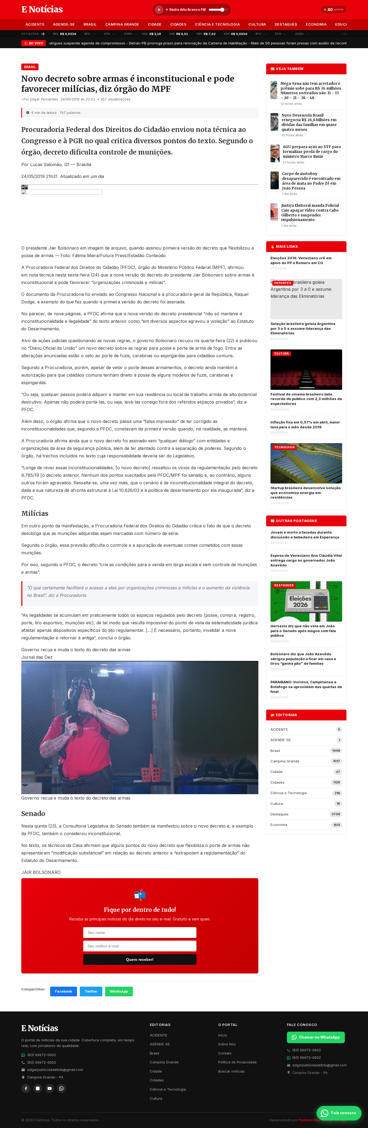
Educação (345, 24)
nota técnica (41, 275)
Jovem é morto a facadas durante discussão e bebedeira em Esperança (304, 534)
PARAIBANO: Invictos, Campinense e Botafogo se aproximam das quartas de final (306, 686)
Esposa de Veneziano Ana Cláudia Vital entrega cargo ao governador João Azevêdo (306, 560)
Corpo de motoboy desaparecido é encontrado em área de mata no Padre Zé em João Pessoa (311, 180)
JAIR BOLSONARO (41, 872)
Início (222, 1035)
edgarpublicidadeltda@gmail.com (55, 1070)
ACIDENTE (35, 24)
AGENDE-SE (64, 24)
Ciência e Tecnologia (217, 24)
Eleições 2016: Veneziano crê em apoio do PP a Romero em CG (301, 260)
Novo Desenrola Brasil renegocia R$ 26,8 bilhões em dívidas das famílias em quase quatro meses (309, 122)
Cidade (155, 24)
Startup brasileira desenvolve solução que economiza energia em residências (305, 492)
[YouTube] (49, 1088)
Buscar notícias (231, 1071)
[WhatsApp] (61, 1088)
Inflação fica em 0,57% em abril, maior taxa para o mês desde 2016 (305, 424)
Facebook (63, 991)
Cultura (257, 24)
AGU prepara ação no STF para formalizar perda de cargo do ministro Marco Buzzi (312, 152)
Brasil (90, 24)
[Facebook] (25, 1088)
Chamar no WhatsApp (319, 1037)
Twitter (91, 991)
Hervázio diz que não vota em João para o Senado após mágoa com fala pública (303, 630)
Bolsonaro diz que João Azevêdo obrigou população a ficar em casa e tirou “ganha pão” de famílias (303, 658)
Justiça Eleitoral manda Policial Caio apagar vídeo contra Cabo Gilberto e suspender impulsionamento (310, 212)
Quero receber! (140, 959)
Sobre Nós (227, 1044)
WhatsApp (119, 991)
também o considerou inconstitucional (81, 833)
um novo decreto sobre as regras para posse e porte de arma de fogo (150, 348)
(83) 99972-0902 (41, 1055)
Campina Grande (122, 24)
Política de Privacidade (237, 1062)
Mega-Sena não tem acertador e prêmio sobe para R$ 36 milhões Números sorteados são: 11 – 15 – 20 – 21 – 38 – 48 (310, 90)
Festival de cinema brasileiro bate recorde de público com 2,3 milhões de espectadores (306, 399)
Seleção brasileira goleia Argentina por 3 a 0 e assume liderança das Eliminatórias (302, 328)
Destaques (286, 24)
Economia (316, 24)
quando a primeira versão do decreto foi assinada (133, 301)
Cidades (178, 24)
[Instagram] (37, 1088)
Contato (225, 1053)
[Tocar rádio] (159, 9)
